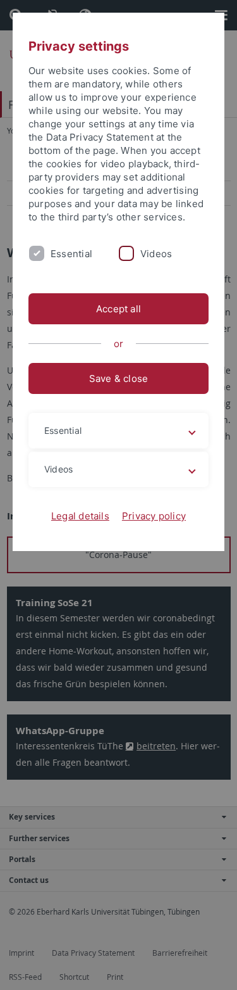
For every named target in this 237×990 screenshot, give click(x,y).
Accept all (118, 309)
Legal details (80, 516)
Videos (156, 254)
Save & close (119, 378)
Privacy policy (154, 516)
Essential (71, 254)
